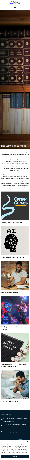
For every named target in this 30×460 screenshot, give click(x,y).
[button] (28, 442)
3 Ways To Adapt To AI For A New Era (12, 257)
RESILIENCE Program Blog (9, 401)
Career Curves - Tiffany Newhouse (11, 222)
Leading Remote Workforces (9, 292)
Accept (15, 456)
